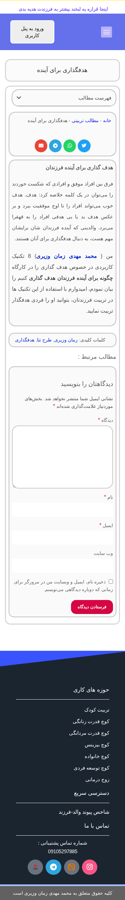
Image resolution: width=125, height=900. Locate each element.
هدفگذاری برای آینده (62, 70)
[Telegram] (53, 867)
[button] (106, 32)
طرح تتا (44, 339)
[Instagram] (89, 867)
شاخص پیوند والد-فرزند (84, 812)
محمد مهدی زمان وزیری (66, 256)
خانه (107, 120)
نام (108, 497)
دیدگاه (105, 420)
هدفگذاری (24, 339)
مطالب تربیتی (85, 120)
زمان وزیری (66, 339)
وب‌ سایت (103, 553)
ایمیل (106, 525)
